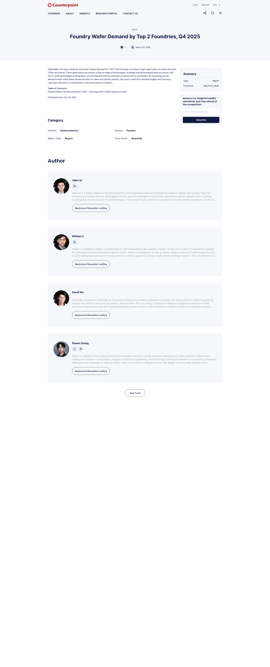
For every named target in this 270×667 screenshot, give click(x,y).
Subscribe (201, 120)
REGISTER (205, 5)
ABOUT (70, 13)
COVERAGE (54, 13)
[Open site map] (220, 13)
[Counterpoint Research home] (63, 5)
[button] (216, 5)
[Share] (204, 13)
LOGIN (195, 5)
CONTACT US (130, 13)
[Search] (212, 13)
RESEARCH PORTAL (106, 13)
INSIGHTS (85, 13)
